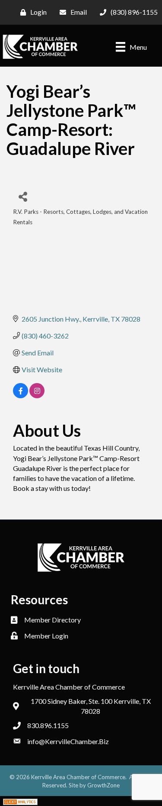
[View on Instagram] (36, 395)
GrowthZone (103, 785)
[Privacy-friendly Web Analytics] (20, 801)
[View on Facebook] (20, 395)
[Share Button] (22, 196)
